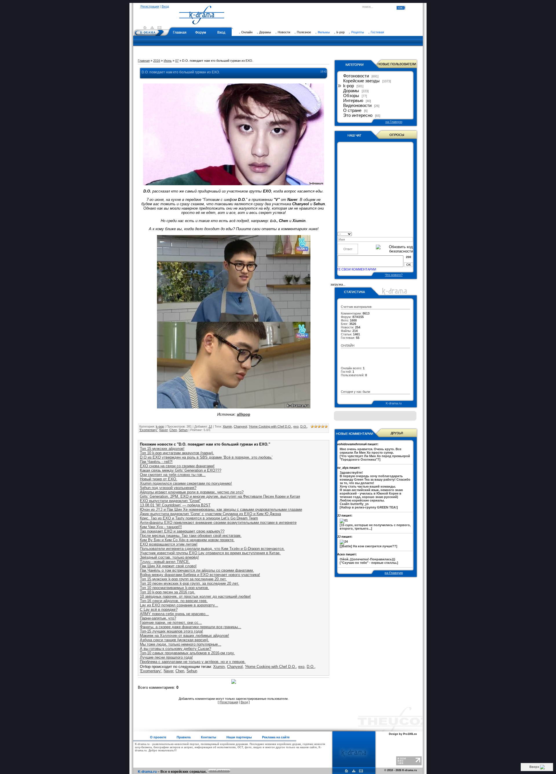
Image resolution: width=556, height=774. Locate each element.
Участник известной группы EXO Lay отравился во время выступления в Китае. (210, 553)
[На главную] (201, 21)
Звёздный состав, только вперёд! (169, 557)
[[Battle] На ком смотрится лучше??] (368, 546)
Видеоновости (357, 105)
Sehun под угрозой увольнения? (168, 488)
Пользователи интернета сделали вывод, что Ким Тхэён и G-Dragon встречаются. (212, 548)
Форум (200, 32)
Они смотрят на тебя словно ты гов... (173, 475)
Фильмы (324, 32)
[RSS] (152, 27)
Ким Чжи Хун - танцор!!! (161, 527)
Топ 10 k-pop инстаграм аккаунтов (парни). (177, 453)
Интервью (353, 100)
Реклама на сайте (276, 737)
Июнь (168, 60)
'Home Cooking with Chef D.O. (270, 426)
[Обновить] (411, 233)
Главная (179, 32)
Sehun (183, 430)
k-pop (160, 426)
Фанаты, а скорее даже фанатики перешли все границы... (190, 627)
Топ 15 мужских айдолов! (162, 448)
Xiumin (227, 426)
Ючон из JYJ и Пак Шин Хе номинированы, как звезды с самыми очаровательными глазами (221, 509)
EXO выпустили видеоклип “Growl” (170, 501)
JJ (210, 426)
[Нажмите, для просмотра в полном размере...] (233, 184)
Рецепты (357, 32)
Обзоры (351, 95)
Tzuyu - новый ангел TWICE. (165, 561)
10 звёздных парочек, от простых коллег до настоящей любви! (195, 596)
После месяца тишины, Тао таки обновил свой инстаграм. (191, 535)
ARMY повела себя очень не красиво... (174, 614)
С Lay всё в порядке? (159, 609)
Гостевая (377, 32)
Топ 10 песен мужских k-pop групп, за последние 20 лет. (189, 583)
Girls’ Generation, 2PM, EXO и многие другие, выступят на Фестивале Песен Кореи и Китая (220, 496)
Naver (163, 430)
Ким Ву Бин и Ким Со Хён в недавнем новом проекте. (187, 540)
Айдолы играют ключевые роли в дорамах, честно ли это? (192, 492)
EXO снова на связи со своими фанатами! (177, 466)
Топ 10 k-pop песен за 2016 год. (167, 592)
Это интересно (357, 115)
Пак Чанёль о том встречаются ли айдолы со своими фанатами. (197, 570)
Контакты (208, 737)
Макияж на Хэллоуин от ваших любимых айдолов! (184, 635)
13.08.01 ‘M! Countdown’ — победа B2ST (175, 505)
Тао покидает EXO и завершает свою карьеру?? (182, 531)
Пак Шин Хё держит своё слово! (168, 566)
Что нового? (394, 275)
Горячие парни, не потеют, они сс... (171, 622)
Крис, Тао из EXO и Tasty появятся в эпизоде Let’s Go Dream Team (199, 518)
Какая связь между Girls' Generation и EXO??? (180, 470)
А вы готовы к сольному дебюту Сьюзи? (175, 648)
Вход (165, 6)
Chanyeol (240, 426)
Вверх (534, 766)
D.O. (303, 426)
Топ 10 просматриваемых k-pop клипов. (174, 588)
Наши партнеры (239, 737)
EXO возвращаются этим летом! (168, 544)
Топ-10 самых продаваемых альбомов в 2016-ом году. (187, 653)
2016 (156, 60)
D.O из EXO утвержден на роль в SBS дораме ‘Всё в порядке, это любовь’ (206, 457)
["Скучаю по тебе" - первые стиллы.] (369, 560)
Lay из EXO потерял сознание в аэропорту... (179, 605)
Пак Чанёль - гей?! (156, 461)
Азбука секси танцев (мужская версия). (174, 640)
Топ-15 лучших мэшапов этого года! (171, 631)
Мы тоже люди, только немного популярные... (180, 644)
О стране (352, 110)
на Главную (393, 121)
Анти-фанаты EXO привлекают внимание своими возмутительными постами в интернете (218, 522)
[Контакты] (159, 27)
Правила (184, 737)
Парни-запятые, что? (158, 618)
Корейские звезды (361, 81)
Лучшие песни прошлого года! (166, 657)
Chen (173, 430)
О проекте (158, 737)
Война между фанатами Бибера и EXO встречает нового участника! (200, 575)
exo (296, 426)
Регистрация (149, 6)
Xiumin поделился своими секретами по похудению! (186, 483)
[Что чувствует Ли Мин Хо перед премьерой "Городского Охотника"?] (375, 454)
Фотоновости (356, 76)
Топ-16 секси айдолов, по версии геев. (174, 601)
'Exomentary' (148, 430)
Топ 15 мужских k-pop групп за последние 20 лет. (183, 579)
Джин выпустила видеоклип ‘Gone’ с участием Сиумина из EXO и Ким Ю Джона (210, 514)
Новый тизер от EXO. (158, 479)
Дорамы (351, 90)
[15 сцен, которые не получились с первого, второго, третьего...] (375, 526)
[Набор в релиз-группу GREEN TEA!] (375, 490)
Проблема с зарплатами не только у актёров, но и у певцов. (193, 661)
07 (177, 60)
